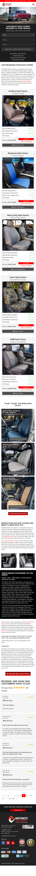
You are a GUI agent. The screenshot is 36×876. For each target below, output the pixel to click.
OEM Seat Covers (18, 339)
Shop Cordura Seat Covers (18, 439)
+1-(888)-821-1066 (5, 829)
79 (10, 798)
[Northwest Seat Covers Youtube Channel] (13, 843)
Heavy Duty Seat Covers (18, 215)
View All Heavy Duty (18, 269)
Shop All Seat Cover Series (19, 513)
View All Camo (18, 331)
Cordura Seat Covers (18, 91)
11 (27, 795)
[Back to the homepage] (7, 4)
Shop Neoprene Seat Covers (18, 507)
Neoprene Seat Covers (18, 153)
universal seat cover (8, 536)
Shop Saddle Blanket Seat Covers (18, 473)
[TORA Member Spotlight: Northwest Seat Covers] (22, 842)
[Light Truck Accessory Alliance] (28, 827)
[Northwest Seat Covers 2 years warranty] (30, 842)
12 (31, 795)
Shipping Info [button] (18, 810)
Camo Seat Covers (18, 277)
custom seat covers (25, 81)
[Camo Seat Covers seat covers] (18, 297)
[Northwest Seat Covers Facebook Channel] (3, 843)
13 (3, 798)
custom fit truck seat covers (11, 541)
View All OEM (18, 393)
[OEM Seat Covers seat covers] (18, 359)
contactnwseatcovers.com (8, 835)
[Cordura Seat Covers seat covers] (18, 110)
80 (13, 798)
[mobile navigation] (33, 4)
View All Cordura (18, 145)
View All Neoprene (18, 207)
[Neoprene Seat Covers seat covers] (18, 172)
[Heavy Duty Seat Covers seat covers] (18, 235)
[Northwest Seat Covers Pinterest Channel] (8, 843)
